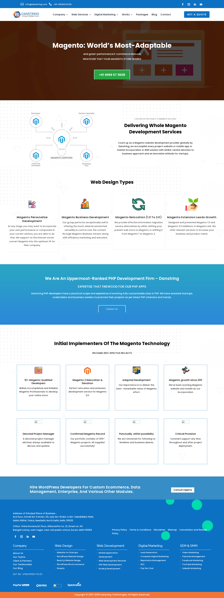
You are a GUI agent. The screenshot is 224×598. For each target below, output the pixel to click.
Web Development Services (112, 560)
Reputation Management (153, 560)
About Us (18, 553)
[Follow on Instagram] (188, 4)
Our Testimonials (22, 564)
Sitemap (172, 529)
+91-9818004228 (62, 4)
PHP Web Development (110, 564)
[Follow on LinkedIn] (194, 4)
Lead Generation (148, 552)
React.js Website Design (69, 560)
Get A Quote (196, 14)
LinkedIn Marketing (191, 568)
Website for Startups (67, 552)
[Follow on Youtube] (201, 4)
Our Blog (18, 568)
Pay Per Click (146, 568)
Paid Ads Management (193, 556)
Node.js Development (109, 568)
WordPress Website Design (70, 556)
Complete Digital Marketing (154, 556)
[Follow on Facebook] (182, 4)
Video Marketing (190, 552)
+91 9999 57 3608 (112, 75)
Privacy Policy (119, 529)
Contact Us (112, 308)
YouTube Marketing (192, 564)
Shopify (61, 568)
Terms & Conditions (140, 529)
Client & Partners (22, 560)
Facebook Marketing (192, 560)
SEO (142, 564)
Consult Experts (182, 489)
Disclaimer (159, 529)
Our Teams (19, 556)
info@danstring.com (36, 4)
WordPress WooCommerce (70, 564)
